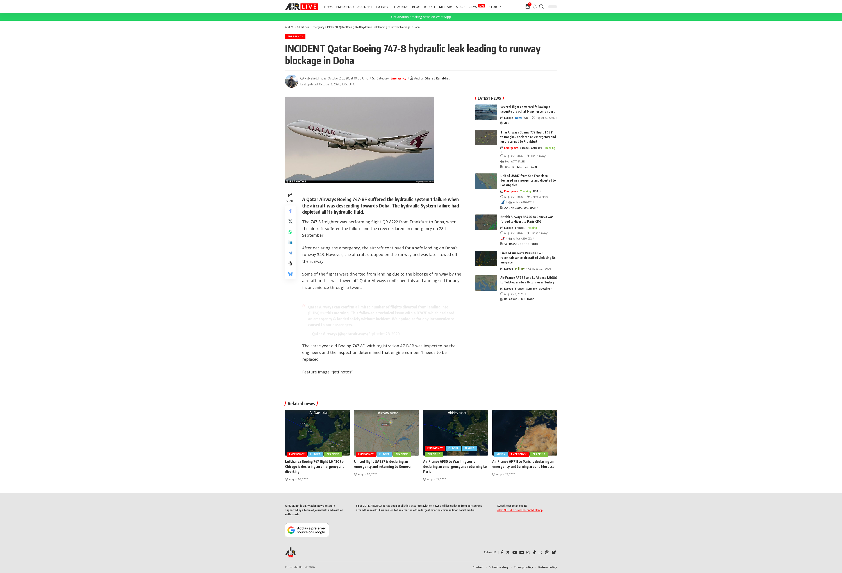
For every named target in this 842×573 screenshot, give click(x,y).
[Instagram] (528, 552)
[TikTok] (534, 552)
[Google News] (521, 552)
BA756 (513, 244)
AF (505, 299)
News (518, 117)
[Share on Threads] (290, 263)
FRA (505, 166)
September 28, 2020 (384, 333)
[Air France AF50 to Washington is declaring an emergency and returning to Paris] (455, 433)
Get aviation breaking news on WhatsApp (421, 17)
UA (526, 207)
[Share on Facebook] (290, 210)
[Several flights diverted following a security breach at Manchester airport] (486, 112)
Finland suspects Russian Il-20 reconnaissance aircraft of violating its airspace (528, 257)
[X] (508, 552)
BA (505, 244)
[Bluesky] (553, 552)
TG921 (533, 166)
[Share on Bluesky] (290, 274)
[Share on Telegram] (290, 253)
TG (524, 166)
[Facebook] (502, 552)
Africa (500, 454)
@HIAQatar (317, 312)
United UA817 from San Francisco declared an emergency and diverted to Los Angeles (528, 180)
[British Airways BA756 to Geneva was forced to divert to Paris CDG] (486, 222)
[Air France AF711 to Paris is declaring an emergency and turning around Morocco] (524, 433)
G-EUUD (533, 244)
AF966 (513, 299)
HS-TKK (516, 166)
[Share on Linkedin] (290, 242)
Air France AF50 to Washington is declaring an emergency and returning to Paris (455, 466)
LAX (505, 207)
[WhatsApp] (540, 552)
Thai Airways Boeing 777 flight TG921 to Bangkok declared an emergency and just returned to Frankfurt (528, 136)
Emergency (295, 36)
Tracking (549, 148)
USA (535, 191)
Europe (508, 117)
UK (526, 117)
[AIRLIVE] (301, 6)
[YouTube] (514, 552)
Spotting (544, 288)
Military (519, 268)
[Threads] (547, 552)
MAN (506, 123)
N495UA (516, 207)
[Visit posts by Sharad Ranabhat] (291, 81)
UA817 (534, 207)
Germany (536, 148)
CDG (522, 244)
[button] (541, 6)
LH (521, 299)
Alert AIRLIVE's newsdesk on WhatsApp (519, 510)
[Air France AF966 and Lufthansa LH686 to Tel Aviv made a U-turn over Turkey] (486, 283)
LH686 (530, 299)
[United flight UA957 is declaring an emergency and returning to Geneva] (386, 433)
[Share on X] (290, 221)
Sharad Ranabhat (437, 78)
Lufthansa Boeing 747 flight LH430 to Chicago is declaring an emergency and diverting (314, 466)
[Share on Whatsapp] (290, 232)
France (519, 227)
